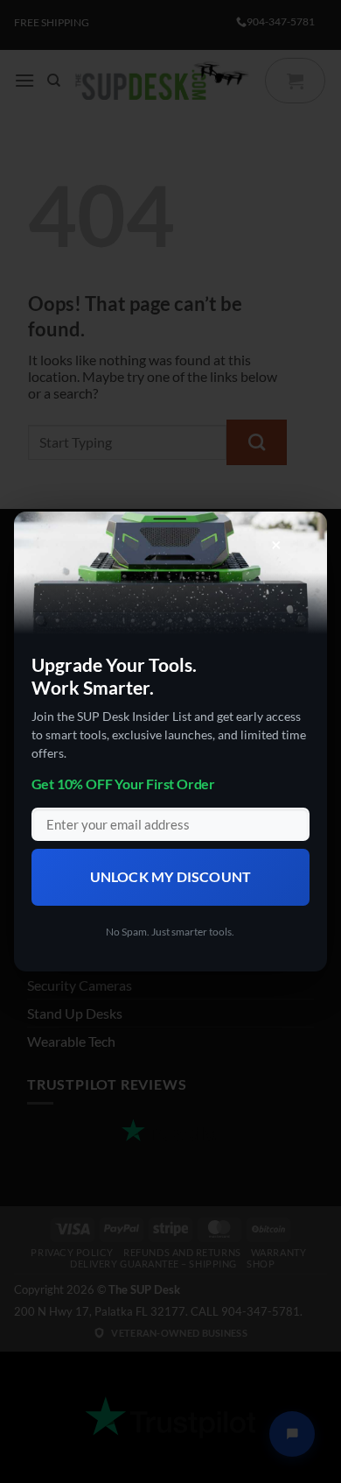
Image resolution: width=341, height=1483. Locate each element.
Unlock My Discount (171, 877)
